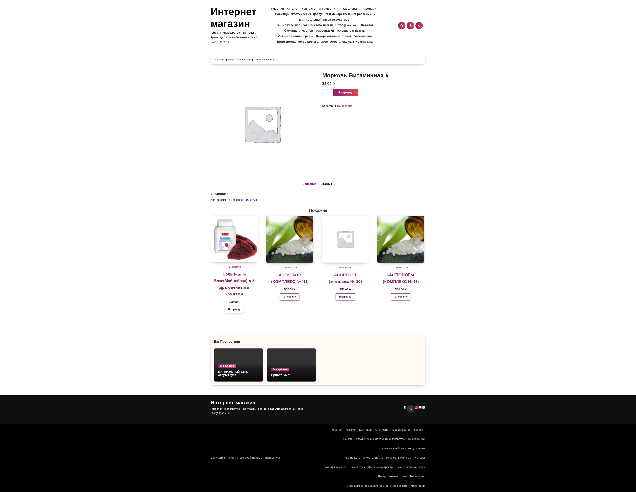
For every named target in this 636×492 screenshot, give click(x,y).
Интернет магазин (233, 403)
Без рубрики (227, 365)
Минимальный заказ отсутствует (325, 20)
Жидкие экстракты (351, 30)
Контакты (308, 8)
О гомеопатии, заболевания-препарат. (349, 8)
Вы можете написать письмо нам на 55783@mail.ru (317, 25)
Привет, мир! (280, 375)
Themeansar (272, 457)
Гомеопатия (325, 30)
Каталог (293, 8)
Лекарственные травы (295, 36)
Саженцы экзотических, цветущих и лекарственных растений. (324, 14)
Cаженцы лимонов (298, 30)
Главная (277, 8)
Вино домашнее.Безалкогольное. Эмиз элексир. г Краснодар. (325, 42)
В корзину (345, 92)
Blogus (255, 457)
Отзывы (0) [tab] (328, 184)
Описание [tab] (309, 184)
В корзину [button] (234, 309)
